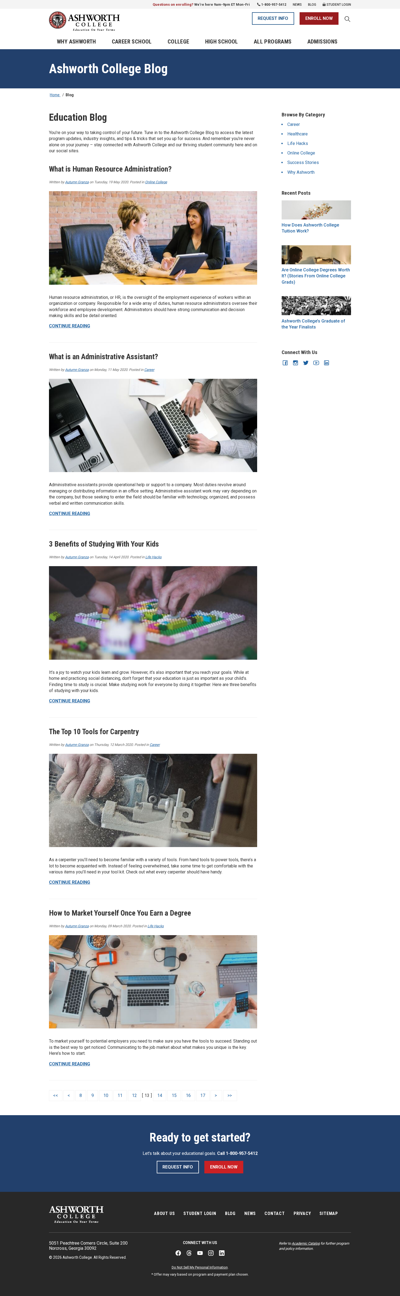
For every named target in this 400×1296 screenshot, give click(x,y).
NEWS (250, 1213)
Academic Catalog (306, 1243)
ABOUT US (164, 1213)
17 (202, 1095)
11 (120, 1095)
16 (188, 1095)
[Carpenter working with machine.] (153, 800)
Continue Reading (69, 325)
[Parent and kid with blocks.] (153, 613)
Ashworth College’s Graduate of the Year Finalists (313, 324)
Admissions (322, 41)
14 (159, 1095)
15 (174, 1095)
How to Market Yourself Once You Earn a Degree (120, 913)
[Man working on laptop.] (153, 425)
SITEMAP (328, 1213)
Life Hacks (153, 557)
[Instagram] (211, 1253)
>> (230, 1095)
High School (221, 41)
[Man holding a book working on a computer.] (316, 254)
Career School (132, 41)
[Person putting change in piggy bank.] (316, 209)
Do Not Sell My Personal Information (200, 1267)
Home (55, 95)
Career (149, 370)
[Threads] (189, 1253)
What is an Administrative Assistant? (103, 356)
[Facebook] (178, 1253)
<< (55, 1095)
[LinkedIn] (221, 1253)
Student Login (338, 5)
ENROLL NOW (319, 18)
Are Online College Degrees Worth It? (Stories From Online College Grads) (316, 276)
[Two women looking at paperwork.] (153, 238)
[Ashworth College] (84, 21)
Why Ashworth (76, 41)
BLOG (230, 1213)
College (178, 41)
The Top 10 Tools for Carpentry (94, 731)
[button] (347, 19)
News (297, 5)
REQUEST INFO (273, 18)
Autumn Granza (77, 182)
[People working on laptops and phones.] (153, 982)
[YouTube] (200, 1253)
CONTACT (274, 1213)
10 (105, 1095)
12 (134, 1095)
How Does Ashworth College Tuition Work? (310, 228)
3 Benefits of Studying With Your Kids (104, 544)
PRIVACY (302, 1213)
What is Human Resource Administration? (110, 169)
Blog (312, 5)
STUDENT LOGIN (199, 1213)
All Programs (273, 41)
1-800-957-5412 (273, 5)
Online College (156, 182)
